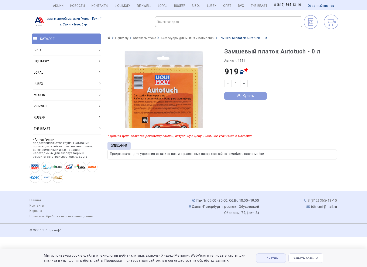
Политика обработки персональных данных (62, 216)
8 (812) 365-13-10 (287, 4)
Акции (58, 5)
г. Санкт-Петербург (74, 21)
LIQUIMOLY (122, 5)
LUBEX (212, 5)
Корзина (36, 210)
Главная (36, 200)
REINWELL (144, 5)
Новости (77, 5)
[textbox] (228, 22)
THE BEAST (259, 5)
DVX (241, 5)
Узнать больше (305, 258)
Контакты (100, 5)
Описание (119, 145)
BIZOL (196, 5)
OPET (227, 5)
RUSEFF (179, 5)
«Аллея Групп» (44, 139)
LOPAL (163, 5)
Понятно (271, 258)
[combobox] (228, 22)
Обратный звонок (321, 5)
